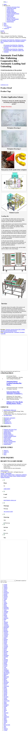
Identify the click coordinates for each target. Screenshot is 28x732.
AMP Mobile (8, 473)
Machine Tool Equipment (13, 19)
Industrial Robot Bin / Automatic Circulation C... (15, 392)
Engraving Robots (11, 17)
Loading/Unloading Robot (13, 13)
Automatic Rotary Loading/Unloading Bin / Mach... (14, 383)
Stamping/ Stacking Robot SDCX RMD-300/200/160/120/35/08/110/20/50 (13, 330)
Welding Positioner (5, 477)
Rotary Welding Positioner (19, 476)
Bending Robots (10, 11)
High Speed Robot (8, 476)
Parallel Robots (10, 21)
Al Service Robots (11, 20)
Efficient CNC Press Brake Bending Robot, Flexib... (15, 402)
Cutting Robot (10, 16)
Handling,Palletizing (11, 12)
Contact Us (6, 28)
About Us (6, 25)
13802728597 (7, 488)
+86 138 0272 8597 (8, 511)
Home (5, 4)
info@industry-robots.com (10, 410)
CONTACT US (4, 84)
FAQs (5, 24)
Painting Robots (10, 15)
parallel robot (4, 474)
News (5, 23)
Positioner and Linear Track (13, 7)
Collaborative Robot (11, 8)
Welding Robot (10, 9)
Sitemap (2, 473)
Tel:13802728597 (8, 415)
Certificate (9, 27)
